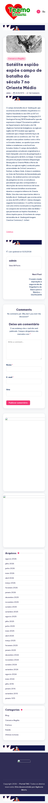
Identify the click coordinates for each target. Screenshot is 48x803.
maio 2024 (9, 679)
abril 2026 (9, 578)
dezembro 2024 (12, 655)
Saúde (8, 730)
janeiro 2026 (10, 592)
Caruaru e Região (16, 59)
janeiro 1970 (10, 698)
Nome (9, 365)
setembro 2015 (11, 693)
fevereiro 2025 (11, 645)
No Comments (34, 93)
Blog (7, 715)
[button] (14, 265)
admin (13, 260)
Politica (8, 725)
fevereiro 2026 (11, 587)
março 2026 (10, 583)
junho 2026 (10, 568)
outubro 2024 (11, 664)
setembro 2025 (11, 612)
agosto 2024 (11, 674)
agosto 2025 (11, 616)
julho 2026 (9, 563)
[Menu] (43, 11)
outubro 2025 (11, 607)
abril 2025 (9, 636)
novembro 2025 (12, 602)
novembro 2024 (12, 660)
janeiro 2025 (10, 650)
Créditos (9, 232)
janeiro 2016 (10, 688)
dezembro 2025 (12, 597)
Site (8, 389)
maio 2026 (9, 573)
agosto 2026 (11, 559)
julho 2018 (9, 684)
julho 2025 (9, 621)
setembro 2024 (11, 669)
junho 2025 (10, 626)
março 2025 (10, 640)
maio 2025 (9, 631)
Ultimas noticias (12, 735)
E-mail (10, 377)
